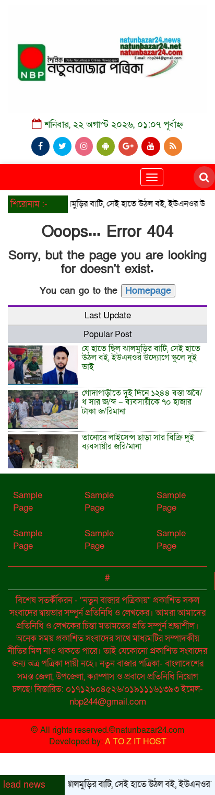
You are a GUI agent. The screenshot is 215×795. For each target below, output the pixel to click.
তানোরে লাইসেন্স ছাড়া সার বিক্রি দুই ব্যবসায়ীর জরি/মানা (138, 442)
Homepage (148, 291)
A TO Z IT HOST (135, 741)
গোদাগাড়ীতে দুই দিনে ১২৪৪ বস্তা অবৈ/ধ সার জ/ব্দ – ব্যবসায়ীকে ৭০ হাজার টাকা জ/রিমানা (142, 402)
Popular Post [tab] (107, 334)
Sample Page (27, 501)
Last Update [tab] (108, 315)
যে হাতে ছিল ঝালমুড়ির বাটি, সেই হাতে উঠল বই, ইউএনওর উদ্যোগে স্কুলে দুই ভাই (141, 358)
